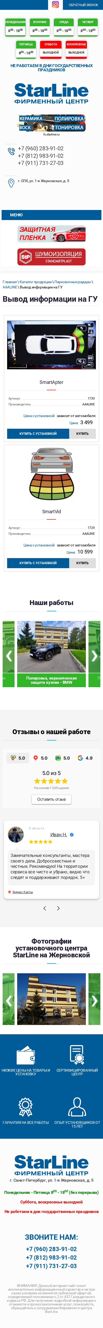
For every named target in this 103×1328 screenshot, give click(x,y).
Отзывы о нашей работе (51, 732)
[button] (44, 908)
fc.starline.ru (51, 134)
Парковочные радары (72, 282)
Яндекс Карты (22, 892)
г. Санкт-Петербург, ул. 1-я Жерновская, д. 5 (51, 1180)
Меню (16, 214)
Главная (10, 282)
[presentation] (9, 654)
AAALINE (10, 287)
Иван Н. (58, 834)
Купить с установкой (38, 434)
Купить (82, 434)
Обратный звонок (83, 5)
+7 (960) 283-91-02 (41, 148)
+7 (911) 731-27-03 (41, 163)
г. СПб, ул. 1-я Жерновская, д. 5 (43, 181)
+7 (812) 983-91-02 (41, 156)
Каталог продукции (36, 282)
